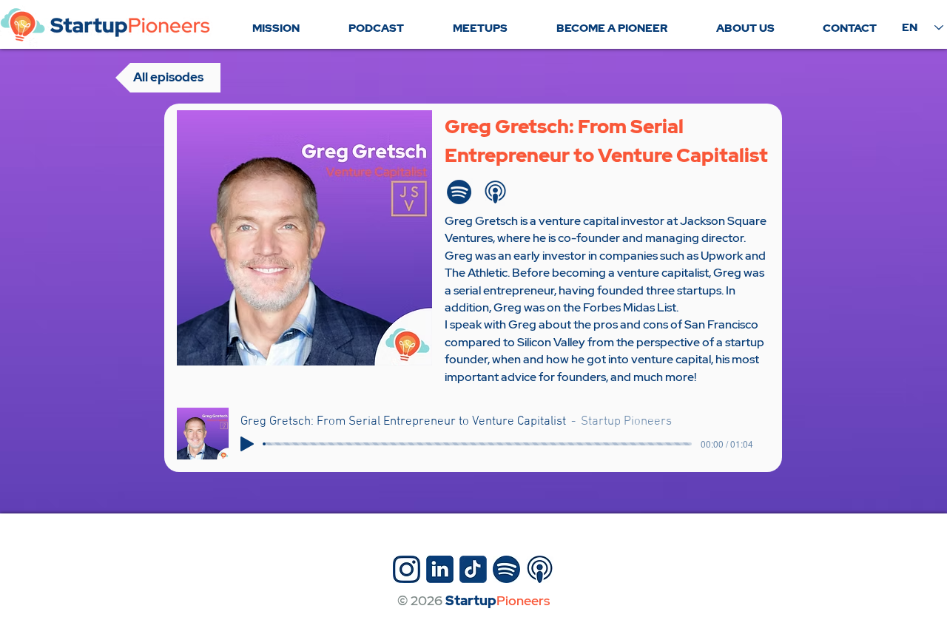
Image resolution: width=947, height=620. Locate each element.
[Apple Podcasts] (495, 192)
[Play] (247, 444)
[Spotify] (459, 192)
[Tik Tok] (473, 569)
